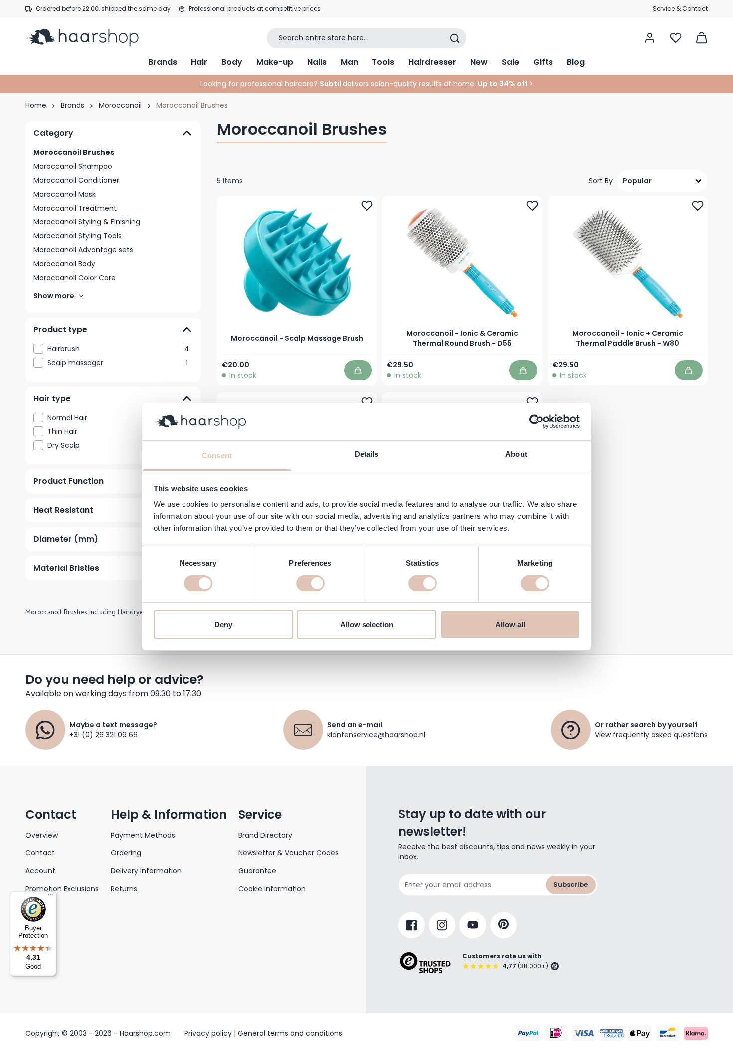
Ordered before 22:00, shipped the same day (103, 8)
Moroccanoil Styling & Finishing (86, 222)
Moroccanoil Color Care (74, 278)
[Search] (454, 38)
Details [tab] (367, 454)
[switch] (310, 583)
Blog (576, 62)
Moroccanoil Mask (64, 194)
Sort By (601, 181)
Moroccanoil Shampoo (72, 166)
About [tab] (516, 454)
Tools (383, 62)
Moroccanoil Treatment (75, 208)
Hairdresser (432, 62)
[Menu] (50, 897)
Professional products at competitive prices (255, 8)
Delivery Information (146, 871)
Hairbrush (118, 349)
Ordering (126, 853)
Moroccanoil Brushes (73, 152)
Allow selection (366, 624)
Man (349, 62)
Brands (162, 62)
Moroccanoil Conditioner (76, 180)
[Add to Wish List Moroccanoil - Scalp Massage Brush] (367, 205)
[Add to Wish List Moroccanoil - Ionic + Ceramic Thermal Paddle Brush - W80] (698, 205)
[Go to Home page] (89, 38)
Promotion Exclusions (62, 889)
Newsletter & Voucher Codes (288, 853)
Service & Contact (680, 8)
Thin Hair (118, 431)
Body (231, 62)
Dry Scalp (117, 445)
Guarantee (257, 871)
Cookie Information (272, 889)
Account (40, 871)
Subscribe (570, 884)
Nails (317, 62)
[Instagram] (442, 925)
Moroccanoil (120, 105)
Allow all (510, 624)
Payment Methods (143, 835)
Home (35, 105)
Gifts (543, 62)
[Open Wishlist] (676, 38)
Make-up (274, 62)
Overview (41, 835)
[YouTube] (472, 925)
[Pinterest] (503, 925)
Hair (199, 62)
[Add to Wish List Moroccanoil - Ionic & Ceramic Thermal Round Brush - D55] (533, 205)
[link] (113, 349)
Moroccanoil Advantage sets (83, 250)
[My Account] (650, 38)
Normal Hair (118, 417)
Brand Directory (265, 835)
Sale (510, 62)
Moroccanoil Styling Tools (77, 236)
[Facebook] (411, 925)
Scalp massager (117, 363)
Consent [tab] (217, 455)
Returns (124, 889)
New (479, 62)
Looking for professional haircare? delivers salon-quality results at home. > (366, 84)
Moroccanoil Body (64, 264)
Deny (223, 624)
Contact (40, 853)
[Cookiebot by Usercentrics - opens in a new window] (536, 421)
